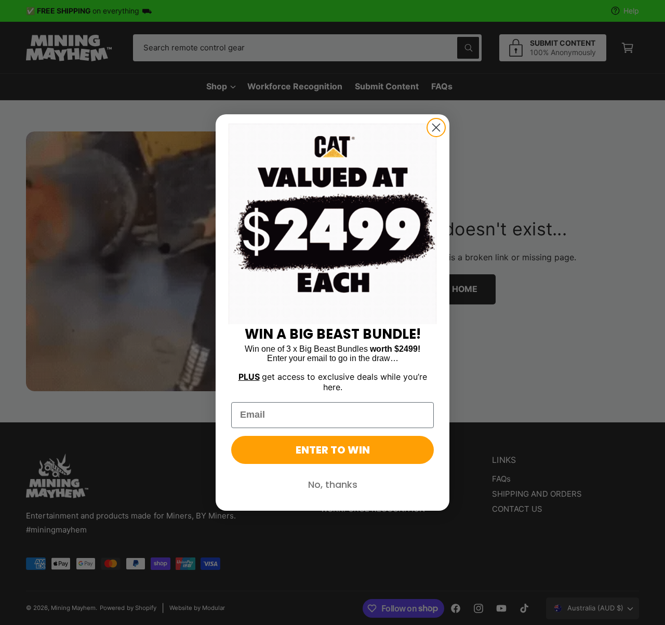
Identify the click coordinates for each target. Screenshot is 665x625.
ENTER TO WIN (333, 450)
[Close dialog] (436, 127)
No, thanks (332, 484)
